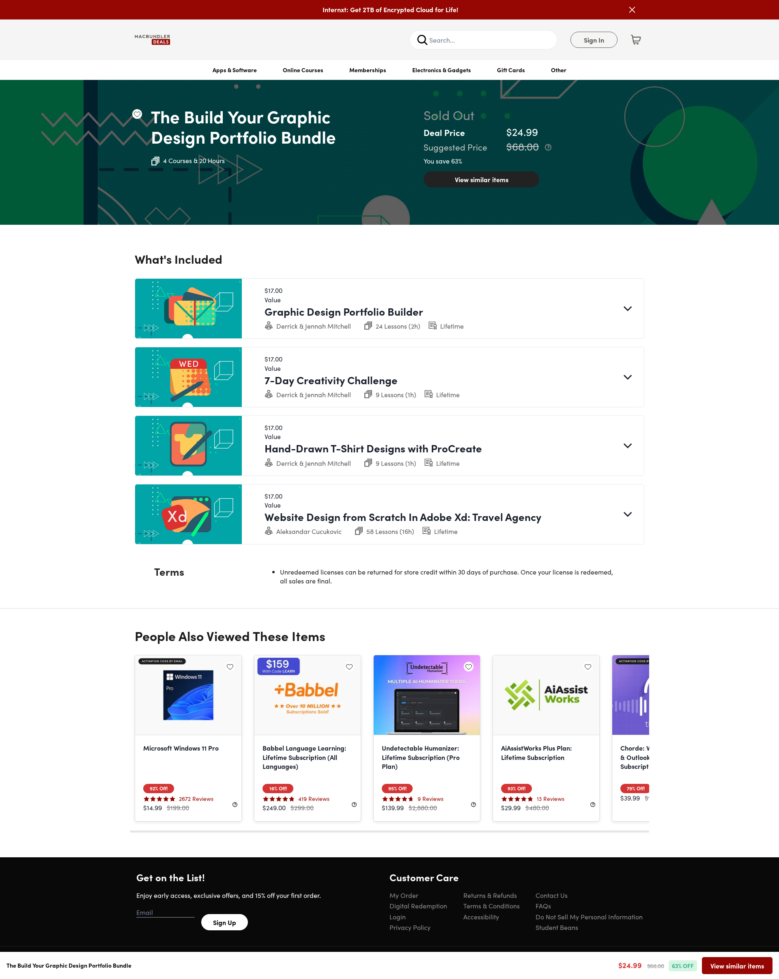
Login (398, 916)
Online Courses (303, 70)
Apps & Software (235, 70)
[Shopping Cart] (635, 39)
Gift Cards (511, 70)
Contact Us (552, 895)
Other (558, 70)
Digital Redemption (418, 905)
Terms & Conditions (491, 905)
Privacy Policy (410, 927)
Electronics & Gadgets (441, 70)
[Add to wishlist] (137, 114)
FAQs (543, 905)
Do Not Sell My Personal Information (589, 916)
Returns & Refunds (490, 895)
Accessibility (481, 916)
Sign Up (224, 922)
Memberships (367, 70)
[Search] (422, 40)
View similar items (481, 179)
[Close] (632, 10)
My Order (404, 895)
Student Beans (557, 927)
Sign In (594, 39)
